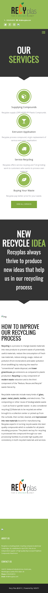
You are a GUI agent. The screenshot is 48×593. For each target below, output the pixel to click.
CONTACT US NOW (24, 501)
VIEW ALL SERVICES (24, 204)
